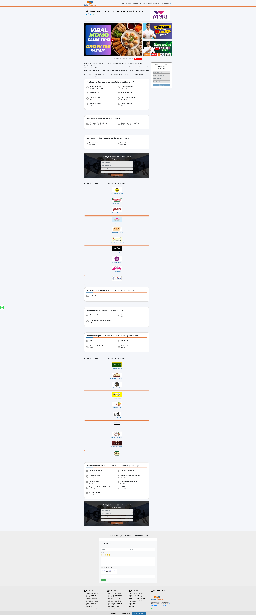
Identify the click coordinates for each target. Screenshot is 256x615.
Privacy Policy (162, 605)
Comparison (133, 603)
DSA (149, 3)
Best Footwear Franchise (114, 608)
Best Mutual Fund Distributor (115, 595)
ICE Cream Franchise (91, 595)
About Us (132, 608)
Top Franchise (165, 3)
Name (102, 547)
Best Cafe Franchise (113, 604)
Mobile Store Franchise (91, 604)
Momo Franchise (90, 597)
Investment (133, 601)
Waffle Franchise (90, 600)
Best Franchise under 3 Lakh (137, 598)
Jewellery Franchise (91, 603)
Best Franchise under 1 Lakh (137, 597)
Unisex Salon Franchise (91, 608)
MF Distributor (143, 3)
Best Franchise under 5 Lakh (137, 600)
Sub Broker (135, 3)
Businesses (128, 3)
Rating (102, 552)
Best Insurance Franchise (114, 598)
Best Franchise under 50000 (137, 595)
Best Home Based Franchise (115, 601)
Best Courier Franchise (113, 606)
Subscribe (139, 58)
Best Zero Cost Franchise (136, 593)
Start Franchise (139, 613)
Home (122, 3)
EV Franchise (89, 606)
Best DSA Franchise (113, 597)
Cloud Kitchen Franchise (92, 593)
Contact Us (133, 606)
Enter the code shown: (106, 567)
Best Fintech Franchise (113, 600)
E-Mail (130, 547)
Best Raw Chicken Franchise (115, 603)
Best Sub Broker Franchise (114, 593)
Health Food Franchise (91, 598)
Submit (117, 175)
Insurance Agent (156, 3)
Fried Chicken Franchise (92, 601)
